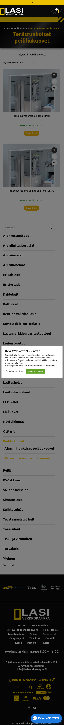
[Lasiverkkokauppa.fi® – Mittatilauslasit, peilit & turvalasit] (12, 11)
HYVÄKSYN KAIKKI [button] (35, 371)
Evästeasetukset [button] (15, 371)
